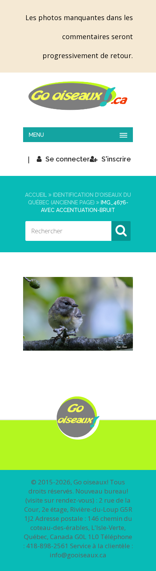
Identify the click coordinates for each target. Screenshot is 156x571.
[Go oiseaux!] (78, 95)
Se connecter (67, 159)
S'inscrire (116, 159)
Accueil (36, 195)
